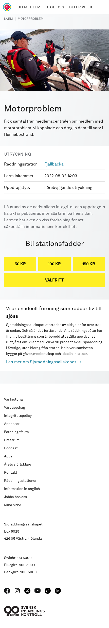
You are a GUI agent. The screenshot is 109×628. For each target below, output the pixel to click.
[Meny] (103, 7)
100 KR (54, 263)
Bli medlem (29, 7)
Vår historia (13, 399)
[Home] (7, 7)
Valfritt (54, 280)
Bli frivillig (81, 7)
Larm (8, 19)
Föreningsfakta (16, 432)
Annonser (12, 424)
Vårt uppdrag (14, 407)
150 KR (88, 263)
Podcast (11, 448)
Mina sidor (12, 505)
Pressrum (12, 440)
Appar (9, 456)
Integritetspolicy (18, 416)
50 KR (20, 263)
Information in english (22, 489)
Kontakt (10, 472)
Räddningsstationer (20, 480)
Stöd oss (55, 7)
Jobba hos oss (15, 497)
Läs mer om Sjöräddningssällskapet (41, 361)
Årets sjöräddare (17, 464)
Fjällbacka (54, 164)
